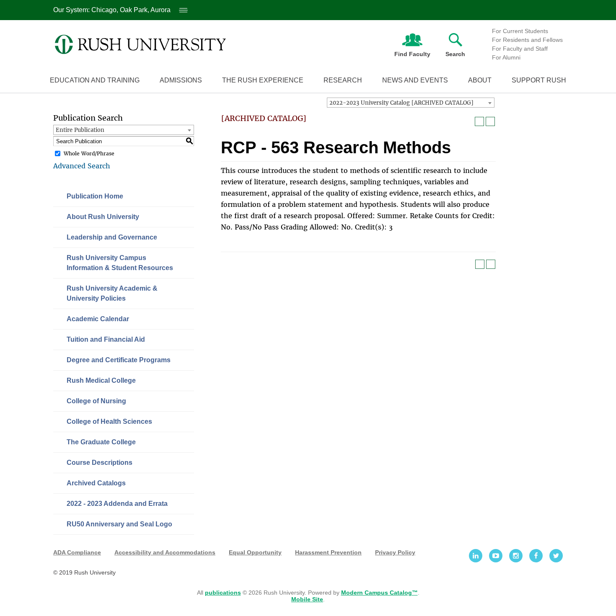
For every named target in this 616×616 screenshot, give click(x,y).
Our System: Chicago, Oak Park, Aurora (119, 9)
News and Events (415, 80)
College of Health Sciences (109, 421)
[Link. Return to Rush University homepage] (140, 44)
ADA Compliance (77, 552)
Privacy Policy (395, 552)
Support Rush (539, 80)
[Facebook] (536, 555)
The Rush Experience (262, 80)
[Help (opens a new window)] (490, 121)
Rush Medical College (101, 380)
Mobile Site (307, 599)
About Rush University (103, 216)
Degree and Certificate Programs (119, 359)
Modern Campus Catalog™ (379, 592)
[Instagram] (516, 555)
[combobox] (410, 103)
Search (455, 54)
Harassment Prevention (328, 552)
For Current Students (520, 31)
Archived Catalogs (96, 483)
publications (223, 592)
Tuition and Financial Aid (106, 339)
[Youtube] (495, 555)
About (480, 80)
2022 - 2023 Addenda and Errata (117, 503)
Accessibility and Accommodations (164, 552)
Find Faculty (412, 54)
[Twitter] (556, 555)
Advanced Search (81, 166)
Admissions (181, 80)
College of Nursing (96, 401)
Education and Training (95, 80)
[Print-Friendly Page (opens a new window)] (479, 121)
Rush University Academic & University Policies (112, 293)
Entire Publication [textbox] (80, 130)
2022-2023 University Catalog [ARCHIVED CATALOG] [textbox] (401, 102)
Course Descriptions (99, 462)
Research (343, 80)
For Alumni (506, 57)
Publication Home (95, 196)
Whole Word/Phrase (89, 153)
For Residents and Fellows (527, 39)
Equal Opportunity (255, 552)
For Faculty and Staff (520, 48)
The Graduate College (101, 442)
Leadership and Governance (112, 237)
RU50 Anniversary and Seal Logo (119, 524)
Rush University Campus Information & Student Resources (120, 262)
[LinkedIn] (475, 555)
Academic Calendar (98, 318)
